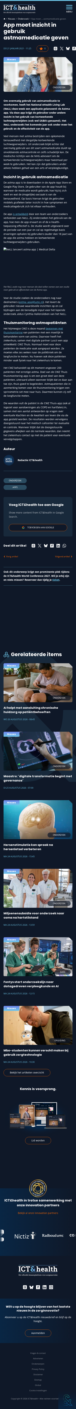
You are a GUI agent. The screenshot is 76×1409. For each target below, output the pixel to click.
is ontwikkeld (20, 214)
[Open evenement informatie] (67, 1400)
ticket (55, 579)
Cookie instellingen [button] (38, 1390)
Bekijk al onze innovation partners (38, 1213)
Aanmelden (38, 1333)
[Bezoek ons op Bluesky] (31, 1287)
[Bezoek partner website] (18, 1235)
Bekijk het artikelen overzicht (27, 1072)
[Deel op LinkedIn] (58, 545)
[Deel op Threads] (55, 48)
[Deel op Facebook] (74, 48)
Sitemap (38, 1379)
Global (38, 1385)
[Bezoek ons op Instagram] (51, 1287)
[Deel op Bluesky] (68, 48)
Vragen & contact (38, 1353)
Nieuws (11, 19)
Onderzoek (23, 19)
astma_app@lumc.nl (31, 302)
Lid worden (38, 1140)
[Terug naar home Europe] (19, 8)
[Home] (4, 19)
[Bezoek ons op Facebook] (38, 1287)
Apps (15, 487)
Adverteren (38, 1358)
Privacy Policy (38, 1369)
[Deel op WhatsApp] (64, 545)
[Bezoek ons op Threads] (25, 1287)
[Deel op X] (61, 48)
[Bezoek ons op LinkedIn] (44, 1287)
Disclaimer (38, 1374)
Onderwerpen (38, 1363)
